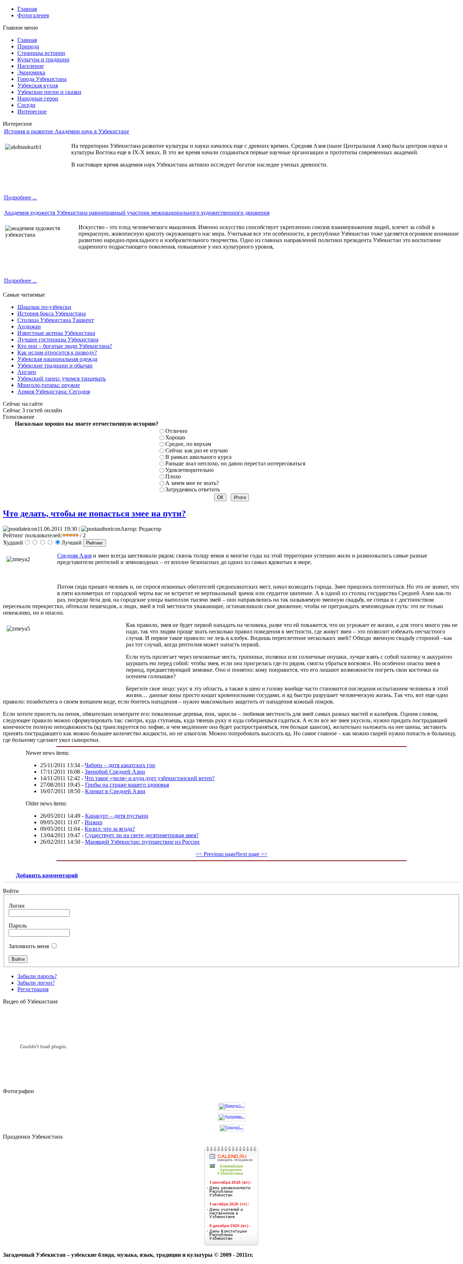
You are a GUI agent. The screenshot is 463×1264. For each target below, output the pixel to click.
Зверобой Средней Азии (115, 772)
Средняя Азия (74, 556)
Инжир (93, 822)
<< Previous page (216, 854)
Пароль (18, 926)
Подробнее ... (20, 197)
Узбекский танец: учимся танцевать (61, 378)
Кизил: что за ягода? (110, 829)
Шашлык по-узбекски (44, 307)
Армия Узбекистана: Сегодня (53, 391)
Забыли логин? (36, 983)
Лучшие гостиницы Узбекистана (57, 339)
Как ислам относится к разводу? (57, 352)
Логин (17, 906)
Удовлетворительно (189, 470)
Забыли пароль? (37, 976)
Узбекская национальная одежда (57, 359)
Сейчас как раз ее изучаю (196, 450)
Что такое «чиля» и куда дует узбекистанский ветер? (149, 778)
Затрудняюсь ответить (192, 489)
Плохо (173, 476)
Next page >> (251, 854)
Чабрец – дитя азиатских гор (120, 765)
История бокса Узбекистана (51, 313)
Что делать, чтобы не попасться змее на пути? (94, 513)
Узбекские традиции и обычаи (55, 365)
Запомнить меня (29, 946)
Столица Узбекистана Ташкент (55, 320)
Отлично (176, 431)
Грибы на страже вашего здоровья (127, 785)
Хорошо (175, 437)
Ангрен (26, 372)
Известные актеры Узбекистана (56, 333)
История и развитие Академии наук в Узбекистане (66, 131)
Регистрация (32, 989)
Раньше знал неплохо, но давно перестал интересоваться (235, 463)
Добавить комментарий (47, 875)
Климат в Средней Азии (115, 791)
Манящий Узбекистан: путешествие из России (142, 842)
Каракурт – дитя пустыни (116, 816)
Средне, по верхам (188, 444)
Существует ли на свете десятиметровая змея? (142, 835)
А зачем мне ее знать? (192, 483)
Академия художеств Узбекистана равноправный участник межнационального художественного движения (136, 213)
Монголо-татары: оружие (48, 385)
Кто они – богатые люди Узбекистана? (64, 346)
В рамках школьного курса (198, 457)
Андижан (29, 326)
